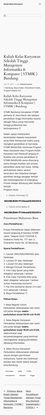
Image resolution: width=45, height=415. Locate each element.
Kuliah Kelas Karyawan (13, 4)
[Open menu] (39, 4)
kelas (20, 371)
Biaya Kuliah (19, 88)
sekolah (22, 375)
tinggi (32, 375)
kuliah (29, 371)
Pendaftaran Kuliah (32, 88)
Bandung (9, 88)
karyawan (9, 371)
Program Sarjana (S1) (12, 90)
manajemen (10, 375)
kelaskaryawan (26, 84)
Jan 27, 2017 (9, 84)
